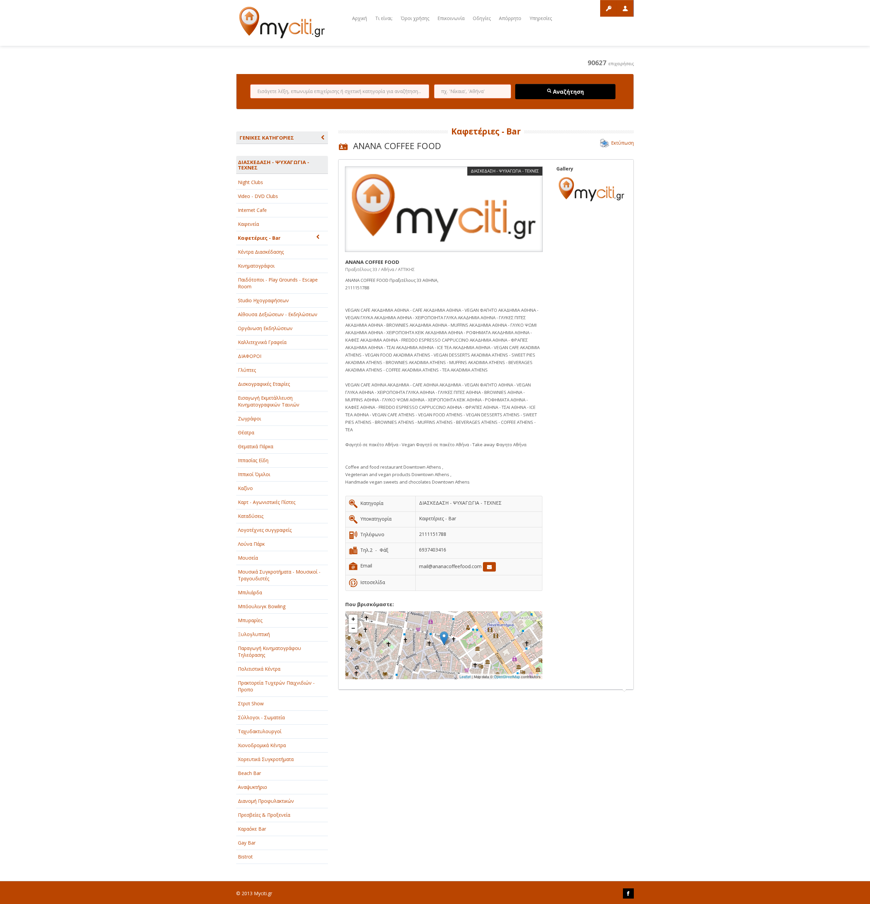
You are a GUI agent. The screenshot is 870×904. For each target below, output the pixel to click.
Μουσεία (248, 558)
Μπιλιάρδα (250, 592)
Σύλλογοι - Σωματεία (261, 717)
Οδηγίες (482, 18)
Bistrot (245, 856)
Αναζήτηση (568, 91)
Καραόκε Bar (252, 829)
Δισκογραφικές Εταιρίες (264, 384)
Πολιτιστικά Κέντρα (259, 669)
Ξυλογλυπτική (254, 634)
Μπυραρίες (250, 620)
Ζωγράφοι (249, 418)
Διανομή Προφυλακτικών (266, 801)
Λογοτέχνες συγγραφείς (265, 530)
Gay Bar (247, 842)
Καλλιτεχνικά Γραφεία (262, 342)
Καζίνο (245, 488)
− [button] (353, 628)
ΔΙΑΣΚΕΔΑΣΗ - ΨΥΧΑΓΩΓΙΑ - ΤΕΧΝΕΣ (273, 165)
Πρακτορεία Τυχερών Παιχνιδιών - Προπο (276, 686)
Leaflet (465, 676)
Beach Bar (249, 773)
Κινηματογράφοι (256, 266)
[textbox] (339, 91)
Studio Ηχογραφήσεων (263, 300)
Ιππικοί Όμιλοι (254, 474)
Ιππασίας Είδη (253, 460)
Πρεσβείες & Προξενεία (264, 815)
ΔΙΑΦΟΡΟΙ (249, 356)
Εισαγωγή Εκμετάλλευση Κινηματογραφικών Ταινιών (268, 401)
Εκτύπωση (622, 143)
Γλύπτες (247, 370)
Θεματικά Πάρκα (255, 446)
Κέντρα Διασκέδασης (261, 252)
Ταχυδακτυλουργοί (259, 731)
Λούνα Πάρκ (251, 544)
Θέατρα (246, 432)
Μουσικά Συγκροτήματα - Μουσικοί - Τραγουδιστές (279, 575)
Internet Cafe (252, 210)
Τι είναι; (384, 18)
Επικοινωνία (451, 18)
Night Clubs (250, 182)
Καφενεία (248, 224)
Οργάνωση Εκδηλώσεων (265, 328)
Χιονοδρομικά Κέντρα (262, 745)
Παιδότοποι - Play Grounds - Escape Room (278, 283)
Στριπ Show (251, 703)
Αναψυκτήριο (252, 787)
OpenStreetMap (507, 676)
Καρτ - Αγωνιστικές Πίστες (266, 502)
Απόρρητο (510, 18)
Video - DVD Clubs (258, 196)
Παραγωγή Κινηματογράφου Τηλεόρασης (269, 651)
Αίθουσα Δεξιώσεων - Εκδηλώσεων (277, 314)
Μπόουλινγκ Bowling (261, 606)
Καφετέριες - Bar (259, 238)
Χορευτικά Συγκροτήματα (266, 759)
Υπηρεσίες (540, 18)
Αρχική (359, 18)
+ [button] (353, 618)
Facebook (628, 893)
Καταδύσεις (250, 516)
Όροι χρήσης (415, 18)
